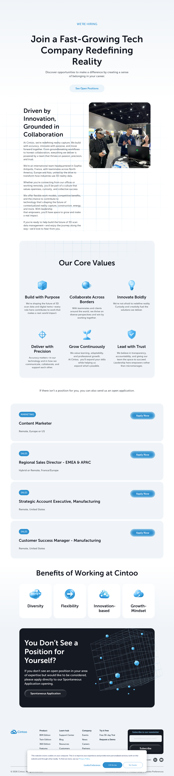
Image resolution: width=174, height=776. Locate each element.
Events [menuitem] (85, 735)
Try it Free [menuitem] (104, 730)
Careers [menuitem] (85, 744)
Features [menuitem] (43, 748)
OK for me (112, 765)
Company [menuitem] (86, 730)
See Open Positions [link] (87, 88)
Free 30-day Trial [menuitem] (107, 735)
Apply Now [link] (142, 415)
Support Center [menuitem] (66, 735)
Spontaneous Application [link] (45, 693)
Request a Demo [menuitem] (107, 739)
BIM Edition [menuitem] (44, 735)
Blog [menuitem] (61, 739)
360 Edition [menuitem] (44, 744)
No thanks (133, 765)
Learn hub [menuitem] (64, 730)
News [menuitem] (84, 739)
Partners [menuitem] (86, 748)
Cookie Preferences (92, 765)
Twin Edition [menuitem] (45, 739)
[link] (19, 731)
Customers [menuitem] (64, 748)
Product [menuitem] (43, 730)
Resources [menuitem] (64, 744)
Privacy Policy (84, 759)
